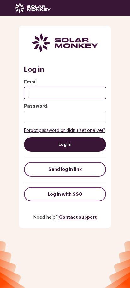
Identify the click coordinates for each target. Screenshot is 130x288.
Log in (65, 144)
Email (30, 81)
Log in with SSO (65, 194)
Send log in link (65, 169)
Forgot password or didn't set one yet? (64, 130)
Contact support (78, 217)
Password (35, 106)
